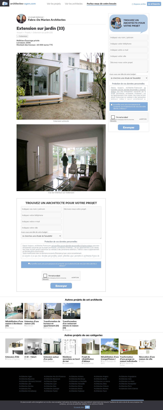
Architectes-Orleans (101, 386)
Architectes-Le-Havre (102, 381)
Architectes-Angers (101, 376)
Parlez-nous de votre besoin (101, 3)
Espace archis (139, 4)
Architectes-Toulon (51, 391)
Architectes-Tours (100, 391)
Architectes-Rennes (101, 389)
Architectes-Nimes (76, 386)
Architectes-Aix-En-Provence (55, 376)
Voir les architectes (74, 3)
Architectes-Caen (125, 379)
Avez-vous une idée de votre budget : (34, 232)
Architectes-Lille (25, 384)
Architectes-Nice (50, 386)
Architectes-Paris (125, 386)
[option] (14, 316)
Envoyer (61, 285)
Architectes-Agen (25, 376)
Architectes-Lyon (50, 384)
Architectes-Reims (76, 389)
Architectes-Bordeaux (77, 379)
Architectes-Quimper (51, 389)
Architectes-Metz (100, 384)
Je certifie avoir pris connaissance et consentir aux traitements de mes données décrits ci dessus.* (63, 265)
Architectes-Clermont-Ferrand (30, 381)
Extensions (23, 36)
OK (87, 407)
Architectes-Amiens (76, 376)
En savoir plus (79, 407)
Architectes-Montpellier (127, 384)
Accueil (19, 32)
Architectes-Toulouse (76, 391)
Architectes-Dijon (50, 381)
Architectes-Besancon (52, 379)
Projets (28, 32)
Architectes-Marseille (77, 384)
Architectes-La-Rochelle (78, 381)
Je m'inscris (154, 4)
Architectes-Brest (100, 379)
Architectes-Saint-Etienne (128, 389)
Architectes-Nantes (26, 386)
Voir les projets (54, 3)
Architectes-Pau (25, 389)
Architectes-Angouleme (127, 376)
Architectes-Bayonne (27, 379)
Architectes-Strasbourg (27, 391)
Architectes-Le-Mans (126, 381)
